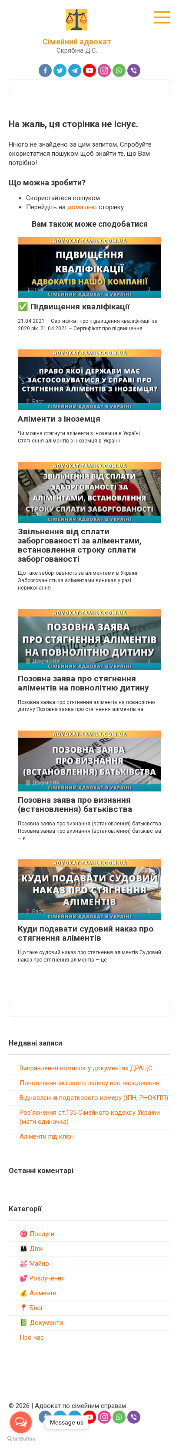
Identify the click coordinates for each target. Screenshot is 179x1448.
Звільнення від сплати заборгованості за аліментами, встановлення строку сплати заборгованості (80, 545)
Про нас (32, 1337)
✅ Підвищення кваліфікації (73, 307)
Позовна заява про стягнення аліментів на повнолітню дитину (83, 683)
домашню (82, 207)
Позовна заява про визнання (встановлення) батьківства (75, 804)
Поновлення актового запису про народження (89, 1083)
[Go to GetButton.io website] (21, 1439)
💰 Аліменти (38, 1293)
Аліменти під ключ (47, 1136)
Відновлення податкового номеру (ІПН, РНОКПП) (94, 1098)
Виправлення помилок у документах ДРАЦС (86, 1068)
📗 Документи (41, 1323)
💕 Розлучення (42, 1278)
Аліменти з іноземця (59, 419)
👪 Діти (31, 1249)
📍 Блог (31, 1308)
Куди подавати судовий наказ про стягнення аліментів (85, 933)
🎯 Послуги (37, 1234)
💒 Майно (34, 1263)
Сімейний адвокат (77, 41)
